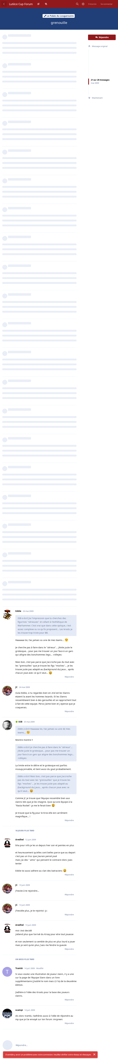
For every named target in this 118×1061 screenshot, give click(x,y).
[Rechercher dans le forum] (77, 4)
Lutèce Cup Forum (21, 4)
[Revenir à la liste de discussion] (4, 4)
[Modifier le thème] (83, 4)
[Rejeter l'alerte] (94, 1054)
